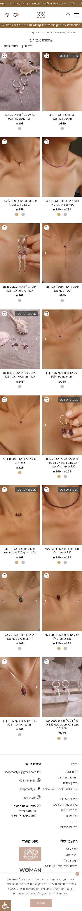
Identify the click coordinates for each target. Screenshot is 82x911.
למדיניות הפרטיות (29, 893)
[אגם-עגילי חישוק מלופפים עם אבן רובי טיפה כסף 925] (20, 253)
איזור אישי (72, 849)
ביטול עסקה (71, 855)
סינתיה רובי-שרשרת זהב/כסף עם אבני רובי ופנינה (20, 202)
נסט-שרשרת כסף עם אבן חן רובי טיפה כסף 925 (62, 375)
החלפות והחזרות (68, 777)
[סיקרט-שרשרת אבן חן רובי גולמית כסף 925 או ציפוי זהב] (20, 515)
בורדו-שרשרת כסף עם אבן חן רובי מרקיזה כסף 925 (20, 723)
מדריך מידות (70, 783)
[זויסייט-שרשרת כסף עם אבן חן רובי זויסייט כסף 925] (20, 601)
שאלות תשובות (69, 799)
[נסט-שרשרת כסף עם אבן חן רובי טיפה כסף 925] (62, 339)
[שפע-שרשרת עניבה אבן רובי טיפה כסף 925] (62, 253)
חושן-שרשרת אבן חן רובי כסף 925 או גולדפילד (62, 550)
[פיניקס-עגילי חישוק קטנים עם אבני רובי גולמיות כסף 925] (20, 339)
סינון (24, 46)
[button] (46, 55)
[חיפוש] (68, 15)
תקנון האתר (71, 772)
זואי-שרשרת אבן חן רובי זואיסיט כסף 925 (62, 117)
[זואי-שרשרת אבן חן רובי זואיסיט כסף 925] (62, 81)
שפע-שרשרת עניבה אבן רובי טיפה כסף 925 (62, 288)
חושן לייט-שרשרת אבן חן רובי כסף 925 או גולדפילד (62, 202)
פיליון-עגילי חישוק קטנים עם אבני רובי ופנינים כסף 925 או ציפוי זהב (62, 724)
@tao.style (29, 797)
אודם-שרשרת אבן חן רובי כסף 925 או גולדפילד (62, 636)
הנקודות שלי (70, 860)
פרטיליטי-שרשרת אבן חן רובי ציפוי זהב (20, 461)
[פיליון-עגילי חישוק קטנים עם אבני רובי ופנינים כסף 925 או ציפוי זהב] (62, 687)
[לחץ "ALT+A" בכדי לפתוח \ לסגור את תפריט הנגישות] (5, 905)
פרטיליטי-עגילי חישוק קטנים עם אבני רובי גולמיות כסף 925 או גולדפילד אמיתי (62, 462)
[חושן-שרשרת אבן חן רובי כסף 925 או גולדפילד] (62, 515)
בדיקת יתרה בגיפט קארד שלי (61, 866)
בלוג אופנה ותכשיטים (65, 804)
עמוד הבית (72, 32)
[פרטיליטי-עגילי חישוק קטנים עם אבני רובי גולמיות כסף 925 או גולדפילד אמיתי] (62, 425)
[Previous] (79, 253)
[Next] (45, 253)
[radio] (62, 128)
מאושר (41, 903)
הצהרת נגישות (69, 810)
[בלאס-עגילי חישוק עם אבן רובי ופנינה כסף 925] (20, 81)
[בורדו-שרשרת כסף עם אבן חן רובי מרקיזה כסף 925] (20, 687)
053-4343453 (27, 780)
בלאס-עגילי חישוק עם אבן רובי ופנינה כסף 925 (20, 117)
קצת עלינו (72, 816)
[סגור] (77, 874)
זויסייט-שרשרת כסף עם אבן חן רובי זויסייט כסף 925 (20, 636)
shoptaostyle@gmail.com (20, 772)
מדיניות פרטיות (69, 827)
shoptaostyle (27, 789)
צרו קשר (73, 821)
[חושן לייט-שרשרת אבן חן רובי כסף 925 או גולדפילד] (62, 167)
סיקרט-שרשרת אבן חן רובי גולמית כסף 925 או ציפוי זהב (20, 550)
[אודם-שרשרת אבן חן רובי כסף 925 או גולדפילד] (62, 601)
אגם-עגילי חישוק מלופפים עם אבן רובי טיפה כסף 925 (20, 288)
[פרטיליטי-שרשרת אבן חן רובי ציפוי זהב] (20, 425)
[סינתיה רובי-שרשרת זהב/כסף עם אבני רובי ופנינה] (20, 167)
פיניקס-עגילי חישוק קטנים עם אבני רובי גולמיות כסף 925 (20, 375)
